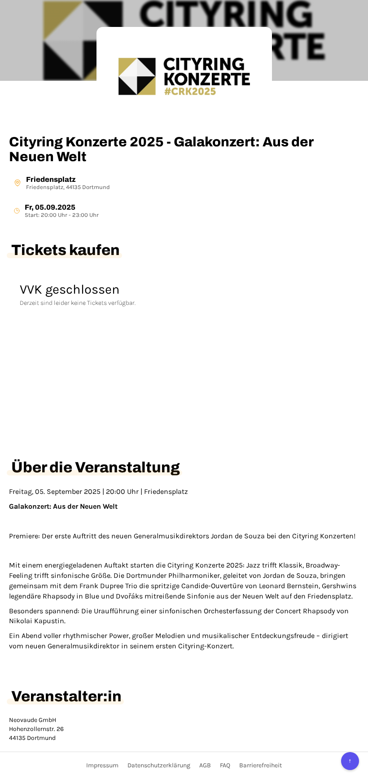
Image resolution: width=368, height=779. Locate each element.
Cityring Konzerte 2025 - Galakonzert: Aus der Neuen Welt (161, 149)
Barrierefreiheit (260, 765)
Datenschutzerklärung (158, 765)
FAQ (225, 765)
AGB (205, 765)
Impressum (102, 765)
